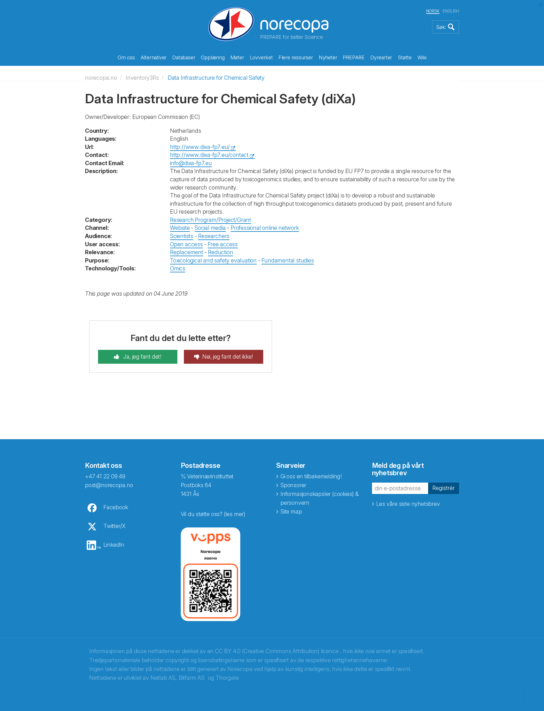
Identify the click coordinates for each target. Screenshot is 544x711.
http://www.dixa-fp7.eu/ (200, 147)
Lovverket (261, 57)
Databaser (183, 57)
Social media (210, 227)
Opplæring (212, 57)
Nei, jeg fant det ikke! (227, 356)
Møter (237, 57)
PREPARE (354, 57)
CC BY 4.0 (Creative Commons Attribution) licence (276, 651)
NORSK (432, 11)
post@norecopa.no (109, 485)
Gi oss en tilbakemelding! (311, 476)
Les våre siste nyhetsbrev (408, 503)
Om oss (126, 57)
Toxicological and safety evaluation (213, 260)
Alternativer (154, 57)
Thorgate (227, 677)
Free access (223, 244)
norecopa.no (101, 77)
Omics (177, 268)
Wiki (421, 57)
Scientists (181, 236)
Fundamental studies (288, 260)
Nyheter (328, 57)
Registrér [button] (443, 488)
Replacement (186, 252)
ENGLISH (451, 11)
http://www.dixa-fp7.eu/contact (209, 155)
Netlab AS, (163, 677)
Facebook (115, 507)
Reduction (220, 252)
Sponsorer (293, 485)
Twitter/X (114, 526)
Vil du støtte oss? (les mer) (213, 514)
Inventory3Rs (142, 77)
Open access (186, 244)
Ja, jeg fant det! (142, 356)
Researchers (214, 236)
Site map (291, 511)
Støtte (405, 57)
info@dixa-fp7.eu (191, 163)
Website (180, 227)
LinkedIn (113, 544)
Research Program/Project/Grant (210, 219)
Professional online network (265, 227)
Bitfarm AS (192, 677)
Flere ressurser (296, 57)
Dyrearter (381, 57)
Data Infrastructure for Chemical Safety (216, 77)
